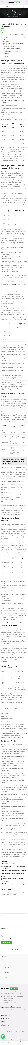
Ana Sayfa (9, 14)
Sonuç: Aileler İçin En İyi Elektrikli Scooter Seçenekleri (12, 52)
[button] (3, 1036)
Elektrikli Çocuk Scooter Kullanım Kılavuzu (13, 873)
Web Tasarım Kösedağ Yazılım (16, 1040)
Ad (2, 915)
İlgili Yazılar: (7, 56)
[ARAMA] (22, 6)
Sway (7, 982)
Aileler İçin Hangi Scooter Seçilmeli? (11, 50)
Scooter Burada (7, 28)
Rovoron (7, 967)
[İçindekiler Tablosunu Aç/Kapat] (23, 37)
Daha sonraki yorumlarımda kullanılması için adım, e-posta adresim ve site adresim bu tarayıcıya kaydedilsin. (13, 937)
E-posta (3, 922)
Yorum (3, 898)
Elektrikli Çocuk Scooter (14, 16)
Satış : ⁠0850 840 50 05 (8, 998)
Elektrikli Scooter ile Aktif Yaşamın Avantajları (14, 870)
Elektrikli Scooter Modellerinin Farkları (11, 46)
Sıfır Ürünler (17, 14)
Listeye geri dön (5, 881)
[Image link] (9, 988)
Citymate (7, 972)
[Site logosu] (14, 2)
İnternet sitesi (4, 928)
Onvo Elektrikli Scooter (5, 957)
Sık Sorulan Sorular (7, 55)
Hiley (7, 962)
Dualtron (7, 977)
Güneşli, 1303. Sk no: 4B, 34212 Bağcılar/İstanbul (13, 996)
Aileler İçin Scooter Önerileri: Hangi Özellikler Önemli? (13, 44)
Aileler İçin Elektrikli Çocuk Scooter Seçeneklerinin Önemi (11, 40)
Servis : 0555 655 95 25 (8, 1000)
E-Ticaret (6, 1040)
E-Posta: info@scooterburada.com (11, 1002)
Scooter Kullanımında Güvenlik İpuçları (12, 48)
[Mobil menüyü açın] (2, 2)
